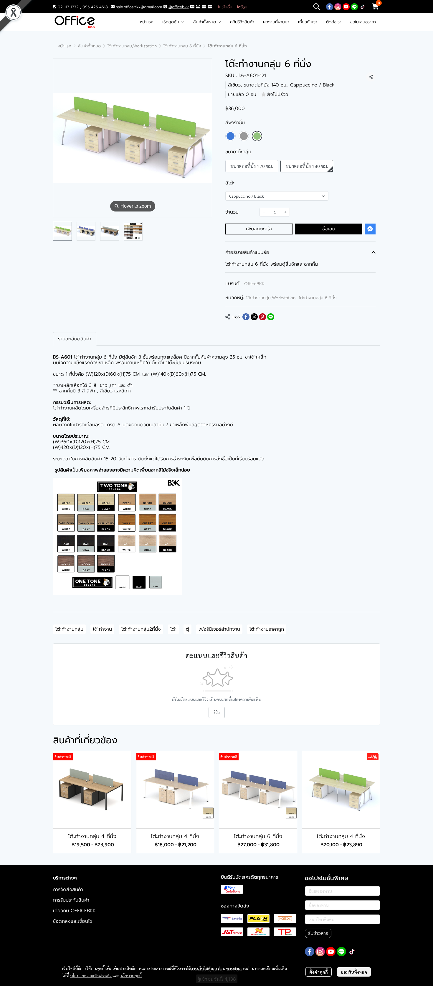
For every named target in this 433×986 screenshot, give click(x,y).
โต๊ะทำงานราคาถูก (266, 629)
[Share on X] (254, 316)
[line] (354, 6)
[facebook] (329, 6)
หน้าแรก (146, 22)
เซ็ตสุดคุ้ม (171, 22)
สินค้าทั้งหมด (205, 22)
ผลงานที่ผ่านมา (276, 22)
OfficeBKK (254, 284)
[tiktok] (362, 6)
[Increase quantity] (285, 212)
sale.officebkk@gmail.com (139, 7)
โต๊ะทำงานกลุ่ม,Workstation (132, 46)
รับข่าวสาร (318, 933)
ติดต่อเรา (333, 22)
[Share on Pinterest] (262, 316)
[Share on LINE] (270, 316)
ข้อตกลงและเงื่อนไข (72, 921)
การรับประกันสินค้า (71, 900)
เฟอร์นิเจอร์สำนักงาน (219, 629)
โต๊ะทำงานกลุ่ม (69, 629)
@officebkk (178, 7)
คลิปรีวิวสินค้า (242, 22)
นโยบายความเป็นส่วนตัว (91, 975)
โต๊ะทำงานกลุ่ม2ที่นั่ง (141, 629)
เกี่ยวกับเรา (307, 22)
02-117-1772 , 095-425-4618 (82, 7)
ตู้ (187, 629)
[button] (317, 6)
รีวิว (217, 712)
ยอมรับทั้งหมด (354, 972)
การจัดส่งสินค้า (68, 889)
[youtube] (346, 6)
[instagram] (337, 6)
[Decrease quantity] (264, 212)
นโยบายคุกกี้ (131, 975)
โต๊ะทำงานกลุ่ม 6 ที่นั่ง (182, 46)
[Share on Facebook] (245, 316)
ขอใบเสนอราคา (363, 22)
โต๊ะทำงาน (102, 629)
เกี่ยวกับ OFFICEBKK (74, 910)
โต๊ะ (173, 629)
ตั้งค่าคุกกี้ (318, 972)
